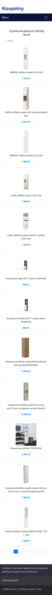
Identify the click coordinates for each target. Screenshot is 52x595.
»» (45, 551)
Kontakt (30, 589)
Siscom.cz (14, 589)
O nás (38, 589)
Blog (23, 589)
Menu (5, 17)
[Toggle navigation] (46, 17)
